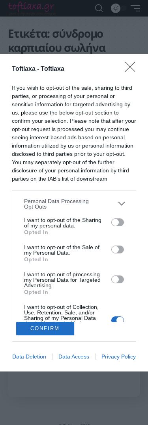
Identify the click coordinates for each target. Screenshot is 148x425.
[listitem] (74, 203)
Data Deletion (29, 356)
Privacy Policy (118, 356)
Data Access (73, 356)
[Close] (132, 69)
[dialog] (74, 212)
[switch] (117, 222)
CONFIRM (45, 328)
